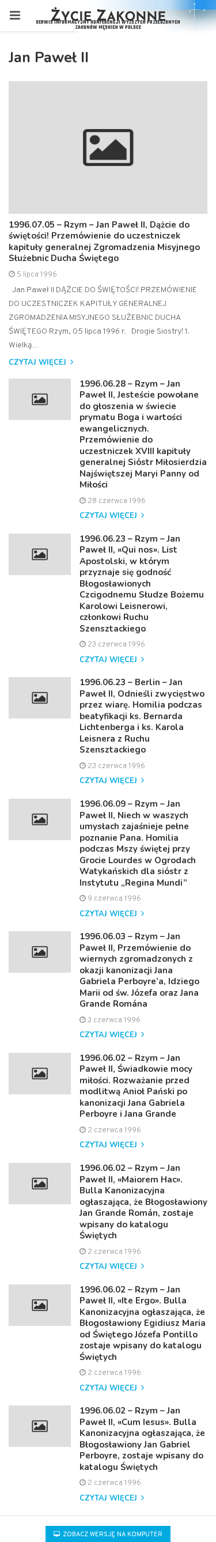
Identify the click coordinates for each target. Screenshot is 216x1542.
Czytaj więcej (39, 362)
